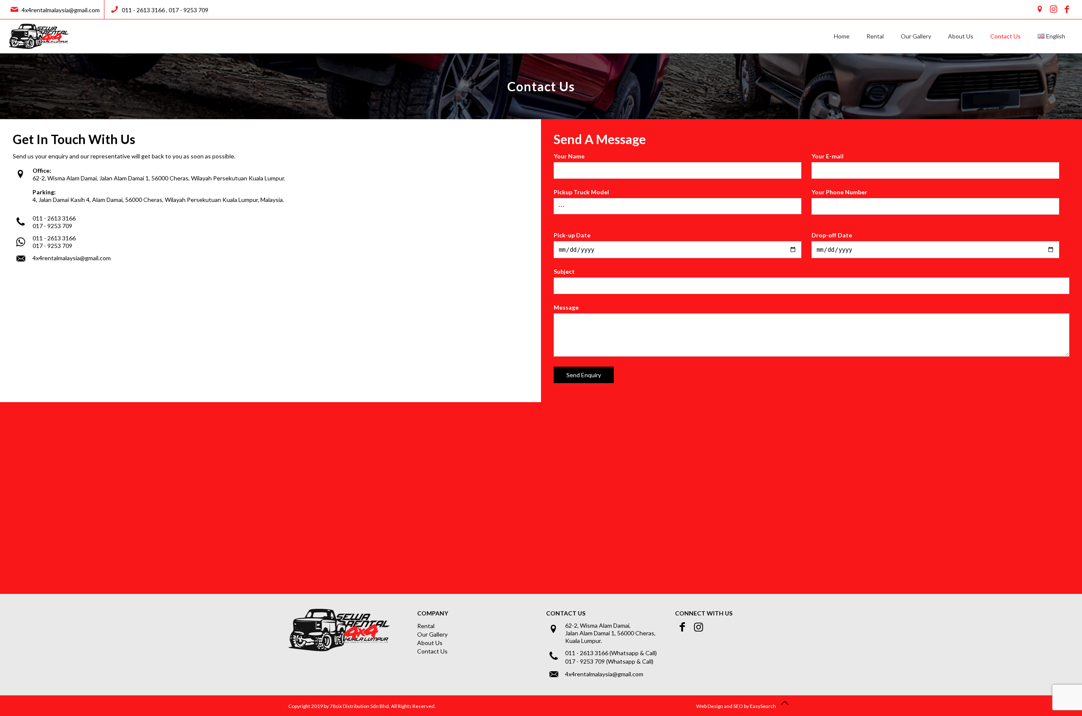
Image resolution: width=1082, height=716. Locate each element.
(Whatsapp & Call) (633, 652)
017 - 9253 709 (188, 10)
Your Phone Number (839, 192)
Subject (564, 271)
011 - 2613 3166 (143, 10)
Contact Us (432, 651)
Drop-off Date (832, 235)
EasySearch (763, 706)
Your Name (569, 156)
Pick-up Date (572, 235)
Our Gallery (432, 634)
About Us (430, 642)
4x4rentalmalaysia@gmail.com (61, 10)
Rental (425, 625)
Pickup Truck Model (581, 192)
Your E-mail (828, 156)
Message (566, 307)
